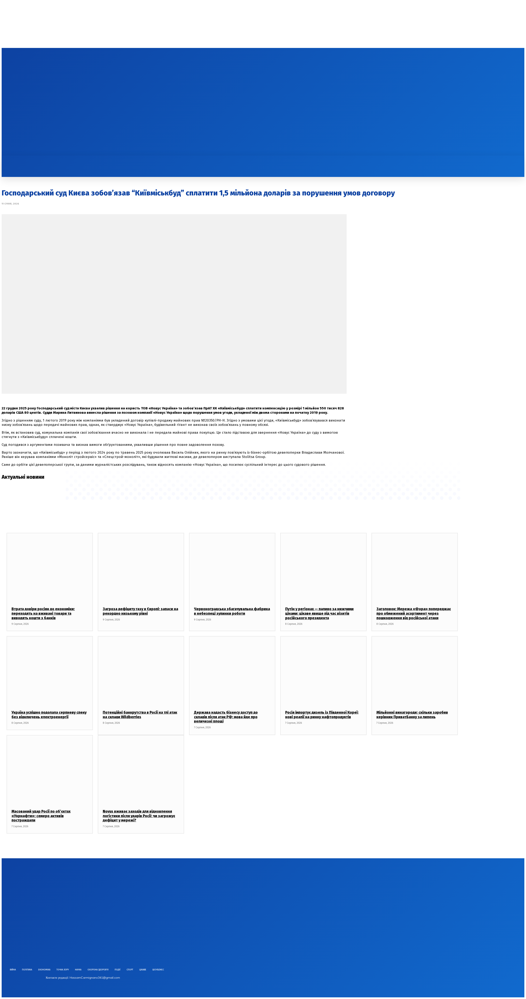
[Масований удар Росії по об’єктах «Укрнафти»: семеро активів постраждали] (49, 769)
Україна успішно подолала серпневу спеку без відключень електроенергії (49, 714)
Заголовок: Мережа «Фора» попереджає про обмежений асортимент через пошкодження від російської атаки (413, 613)
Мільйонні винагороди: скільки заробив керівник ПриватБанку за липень (412, 714)
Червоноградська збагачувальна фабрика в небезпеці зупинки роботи (232, 611)
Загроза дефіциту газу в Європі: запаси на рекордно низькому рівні (140, 611)
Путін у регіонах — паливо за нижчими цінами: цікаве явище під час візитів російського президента (319, 613)
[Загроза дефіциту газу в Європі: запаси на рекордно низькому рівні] (141, 567)
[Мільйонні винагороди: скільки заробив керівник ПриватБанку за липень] (414, 671)
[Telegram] (44, 101)
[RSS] (37, 101)
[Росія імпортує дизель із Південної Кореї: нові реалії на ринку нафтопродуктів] (323, 671)
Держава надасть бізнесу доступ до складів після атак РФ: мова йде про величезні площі (226, 717)
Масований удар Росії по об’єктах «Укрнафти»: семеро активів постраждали (41, 815)
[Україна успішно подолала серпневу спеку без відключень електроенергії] (49, 671)
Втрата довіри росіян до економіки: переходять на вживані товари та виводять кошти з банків (43, 613)
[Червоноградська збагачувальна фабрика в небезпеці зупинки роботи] (232, 567)
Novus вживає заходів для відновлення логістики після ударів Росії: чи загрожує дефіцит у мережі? (139, 815)
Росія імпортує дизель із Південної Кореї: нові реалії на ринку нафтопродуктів (322, 714)
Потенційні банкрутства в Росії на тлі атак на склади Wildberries (140, 714)
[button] (245, 160)
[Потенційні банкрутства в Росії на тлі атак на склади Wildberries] (141, 671)
